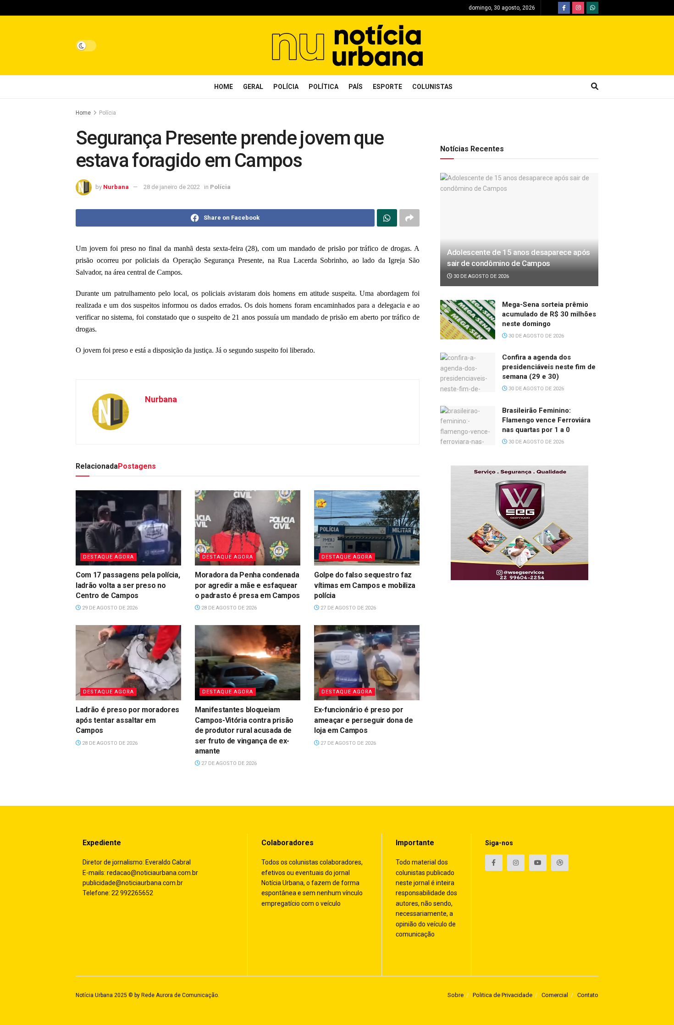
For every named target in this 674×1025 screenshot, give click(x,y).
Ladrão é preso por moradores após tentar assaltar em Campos (127, 720)
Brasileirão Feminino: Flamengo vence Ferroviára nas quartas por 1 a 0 (546, 420)
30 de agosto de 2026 (480, 276)
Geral (253, 86)
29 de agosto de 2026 (109, 608)
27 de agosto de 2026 (347, 608)
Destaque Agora (108, 557)
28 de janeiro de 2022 (172, 186)
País (355, 86)
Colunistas (432, 86)
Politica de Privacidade (502, 995)
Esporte (387, 86)
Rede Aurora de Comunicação (179, 995)
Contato (587, 995)
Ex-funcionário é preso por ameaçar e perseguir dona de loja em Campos (363, 720)
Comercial (554, 995)
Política (323, 86)
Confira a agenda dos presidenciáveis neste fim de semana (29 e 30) (549, 367)
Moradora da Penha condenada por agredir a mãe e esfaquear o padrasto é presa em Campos (247, 585)
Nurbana (116, 186)
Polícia (285, 86)
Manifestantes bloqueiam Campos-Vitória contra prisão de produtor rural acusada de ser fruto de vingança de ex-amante (244, 730)
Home (223, 86)
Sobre (455, 995)
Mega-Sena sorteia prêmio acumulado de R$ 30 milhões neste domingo (549, 314)
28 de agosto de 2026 (228, 608)
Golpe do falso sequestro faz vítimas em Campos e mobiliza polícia (364, 585)
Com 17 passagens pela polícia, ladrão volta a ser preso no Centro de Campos (128, 585)
